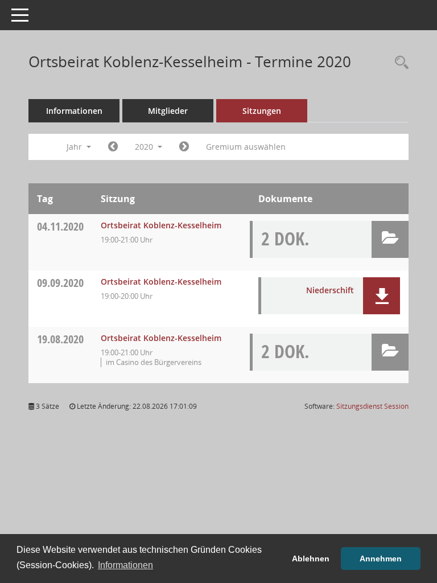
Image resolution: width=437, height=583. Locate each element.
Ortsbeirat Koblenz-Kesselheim (161, 225)
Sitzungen (261, 110)
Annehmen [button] (381, 558)
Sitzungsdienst (372, 406)
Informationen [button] (125, 565)
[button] (390, 239)
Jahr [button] (75, 146)
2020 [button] (145, 146)
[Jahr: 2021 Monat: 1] (184, 147)
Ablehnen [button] (310, 558)
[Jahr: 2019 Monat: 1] (113, 147)
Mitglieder (168, 110)
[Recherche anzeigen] (399, 63)
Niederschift (330, 290)
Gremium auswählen (246, 146)
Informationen (74, 110)
